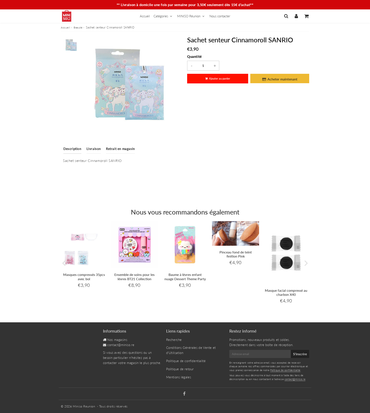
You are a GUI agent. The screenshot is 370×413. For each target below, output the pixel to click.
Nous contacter (219, 16)
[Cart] (306, 16)
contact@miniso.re (120, 345)
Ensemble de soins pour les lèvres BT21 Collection (134, 276)
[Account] (296, 16)
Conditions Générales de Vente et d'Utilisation (191, 350)
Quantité (194, 56)
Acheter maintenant (282, 79)
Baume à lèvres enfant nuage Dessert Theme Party (185, 276)
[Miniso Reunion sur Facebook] (184, 394)
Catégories (161, 16)
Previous (64, 263)
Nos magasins (117, 340)
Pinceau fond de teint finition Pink (235, 254)
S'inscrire (300, 354)
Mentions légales (178, 377)
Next (306, 263)
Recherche (174, 340)
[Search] (286, 16)
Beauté (78, 27)
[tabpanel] (71, 45)
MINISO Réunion (188, 16)
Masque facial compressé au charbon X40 (286, 292)
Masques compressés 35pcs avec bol (84, 276)
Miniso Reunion (84, 406)
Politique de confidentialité (186, 361)
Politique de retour (180, 369)
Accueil (145, 16)
